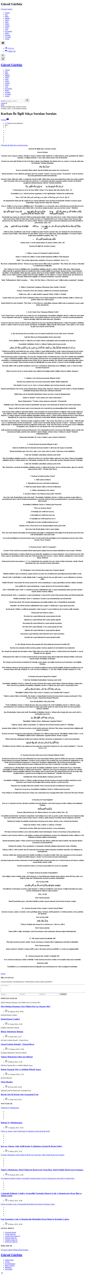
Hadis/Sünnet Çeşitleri (10, 1019)
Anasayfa (4, 103)
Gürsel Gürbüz (11, 65)
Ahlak (7, 24)
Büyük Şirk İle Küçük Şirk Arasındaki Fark (20, 1094)
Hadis (7, 33)
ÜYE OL (9, 48)
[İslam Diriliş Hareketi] (20, 1250)
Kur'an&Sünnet (10, 1264)
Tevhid (7, 13)
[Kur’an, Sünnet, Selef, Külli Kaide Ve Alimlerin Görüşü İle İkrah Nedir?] (25, 1131)
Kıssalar (7, 35)
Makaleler (8, 1267)
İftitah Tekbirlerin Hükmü (12, 1032)
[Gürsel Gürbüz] (6, 9)
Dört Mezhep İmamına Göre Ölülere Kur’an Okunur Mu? (26, 1006)
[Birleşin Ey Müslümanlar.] (10, 1108)
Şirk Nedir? (9, 1269)
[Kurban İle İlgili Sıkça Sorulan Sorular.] (14, 145)
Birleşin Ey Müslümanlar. (12, 1123)
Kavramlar (8, 31)
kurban (3, 974)
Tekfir (7, 20)
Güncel (7, 26)
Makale (7, 18)
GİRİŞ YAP (10, 51)
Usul (6, 29)
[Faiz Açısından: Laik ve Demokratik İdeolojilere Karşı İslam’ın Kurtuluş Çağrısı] (28, 1204)
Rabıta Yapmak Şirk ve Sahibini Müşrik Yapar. (21, 1069)
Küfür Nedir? (9, 1260)
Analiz (7, 39)
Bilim (7, 16)
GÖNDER (63, 994)
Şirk (6, 14)
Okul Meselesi (7, 1082)
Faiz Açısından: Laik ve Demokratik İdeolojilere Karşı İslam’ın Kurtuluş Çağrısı (35, 1219)
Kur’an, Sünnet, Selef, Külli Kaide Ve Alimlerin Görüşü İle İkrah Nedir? (31, 1146)
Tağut (7, 27)
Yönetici (3, 120)
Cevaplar (8, 37)
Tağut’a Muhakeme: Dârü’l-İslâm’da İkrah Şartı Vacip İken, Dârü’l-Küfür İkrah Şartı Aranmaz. (42, 1170)
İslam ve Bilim (9, 1265)
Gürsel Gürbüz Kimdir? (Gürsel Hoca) (17, 1044)
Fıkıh (6, 22)
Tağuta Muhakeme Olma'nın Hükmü (17, 1057)
